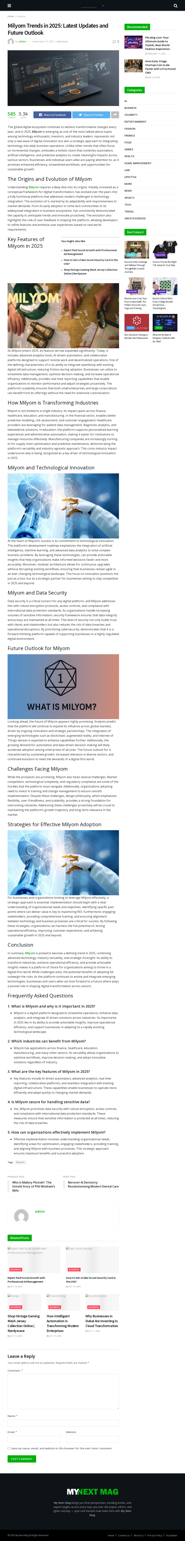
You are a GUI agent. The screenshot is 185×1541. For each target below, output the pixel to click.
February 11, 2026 (156, 53)
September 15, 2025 (43, 41)
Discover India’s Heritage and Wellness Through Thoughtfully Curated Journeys (135, 266)
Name (13, 1416)
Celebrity (130, 114)
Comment (15, 1370)
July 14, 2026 (15, 1286)
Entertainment (135, 121)
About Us (139, 1535)
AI (125, 101)
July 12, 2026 (15, 1335)
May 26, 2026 (153, 77)
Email (12, 1432)
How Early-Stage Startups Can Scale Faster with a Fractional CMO (160, 66)
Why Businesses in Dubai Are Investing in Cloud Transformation (101, 1321)
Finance (129, 135)
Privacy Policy (154, 1535)
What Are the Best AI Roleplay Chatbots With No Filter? (164, 338)
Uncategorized (135, 218)
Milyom (20, 1162)
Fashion (129, 128)
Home (11, 16)
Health (129, 156)
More (128, 184)
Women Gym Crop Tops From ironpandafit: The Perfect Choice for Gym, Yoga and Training (135, 303)
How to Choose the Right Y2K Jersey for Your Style (164, 263)
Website (71, 1432)
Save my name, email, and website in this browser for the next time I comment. (62, 1448)
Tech (127, 204)
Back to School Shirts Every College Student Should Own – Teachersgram (163, 303)
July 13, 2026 (74, 1286)
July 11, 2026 (54, 1335)
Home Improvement (138, 163)
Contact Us (124, 1535)
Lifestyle (130, 177)
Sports (129, 197)
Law (127, 170)
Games (128, 149)
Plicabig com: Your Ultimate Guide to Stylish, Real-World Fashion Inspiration (157, 43)
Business (21, 16)
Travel (129, 211)
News (128, 190)
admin (22, 41)
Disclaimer (171, 1535)
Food (128, 142)
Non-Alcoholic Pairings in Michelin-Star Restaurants (136, 336)
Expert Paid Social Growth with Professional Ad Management (26, 1280)
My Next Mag (22, 1535)
